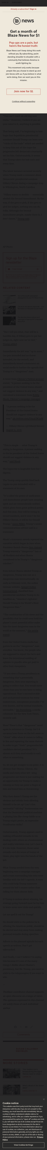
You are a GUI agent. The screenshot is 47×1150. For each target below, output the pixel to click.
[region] (23, 1123)
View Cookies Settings (23, 1145)
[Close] (44, 1099)
